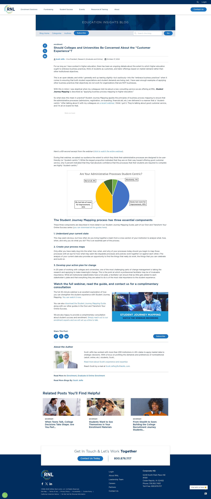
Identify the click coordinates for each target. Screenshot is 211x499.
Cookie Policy (87, 491)
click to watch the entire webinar (108, 151)
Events (82, 9)
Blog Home (44, 33)
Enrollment (72, 376)
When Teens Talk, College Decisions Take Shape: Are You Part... (59, 424)
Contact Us (199, 9)
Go (168, 33)
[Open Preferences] (5, 495)
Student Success (66, 9)
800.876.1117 (122, 458)
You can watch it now (71, 297)
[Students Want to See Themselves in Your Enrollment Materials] (105, 407)
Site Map (44, 491)
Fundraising (48, 9)
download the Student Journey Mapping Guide (85, 303)
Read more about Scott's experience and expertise (106, 362)
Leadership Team (116, 479)
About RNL (114, 475)
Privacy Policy (65, 491)
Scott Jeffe (60, 59)
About (116, 9)
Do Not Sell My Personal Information (73, 494)
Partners (112, 487)
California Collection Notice (50, 494)
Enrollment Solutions (29, 9)
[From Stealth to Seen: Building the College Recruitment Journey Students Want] (149, 407)
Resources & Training (99, 9)
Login (204, 2)
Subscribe (81, 33)
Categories (56, 33)
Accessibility (76, 491)
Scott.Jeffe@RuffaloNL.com (118, 366)
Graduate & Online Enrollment (91, 376)
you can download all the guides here (90, 227)
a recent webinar (107, 103)
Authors (67, 33)
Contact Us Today (90, 458)
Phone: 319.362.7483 (152, 483)
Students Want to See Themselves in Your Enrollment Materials (101, 424)
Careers (112, 483)
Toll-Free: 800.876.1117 (152, 486)
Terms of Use (53, 491)
